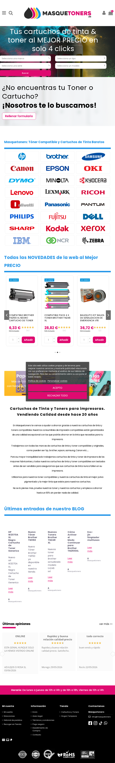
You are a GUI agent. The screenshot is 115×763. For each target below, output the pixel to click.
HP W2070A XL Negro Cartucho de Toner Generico (14, 541)
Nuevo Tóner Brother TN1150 (32, 536)
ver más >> (105, 624)
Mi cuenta (8, 712)
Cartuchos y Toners (70, 712)
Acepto (57, 387)
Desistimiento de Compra (40, 729)
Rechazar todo (57, 395)
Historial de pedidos (13, 720)
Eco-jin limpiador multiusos (93, 536)
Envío (35, 712)
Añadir (28, 340)
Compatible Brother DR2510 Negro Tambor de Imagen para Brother (92, 319)
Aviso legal (37, 716)
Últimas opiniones (16, 624)
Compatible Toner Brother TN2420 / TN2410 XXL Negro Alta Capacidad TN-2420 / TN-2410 (21, 321)
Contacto (37, 734)
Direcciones (9, 716)
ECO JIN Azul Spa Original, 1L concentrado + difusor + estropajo (57, 319)
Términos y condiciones (43, 720)
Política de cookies (37, 380)
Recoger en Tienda (12, 724)
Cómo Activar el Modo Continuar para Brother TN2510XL (74, 541)
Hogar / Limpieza (69, 716)
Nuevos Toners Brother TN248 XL (52, 537)
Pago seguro (38, 724)
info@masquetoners (101, 716)
